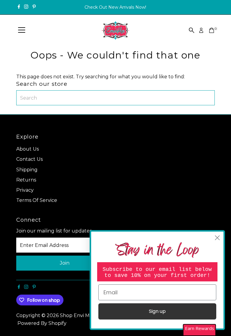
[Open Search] (191, 30)
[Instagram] (26, 7)
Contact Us (29, 159)
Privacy (25, 190)
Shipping (27, 169)
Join (64, 263)
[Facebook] (19, 7)
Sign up (157, 311)
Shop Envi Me (77, 315)
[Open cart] (211, 30)
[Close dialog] (217, 237)
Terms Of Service (36, 200)
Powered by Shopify (41, 323)
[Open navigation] (21, 30)
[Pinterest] (34, 7)
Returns (26, 180)
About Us (27, 149)
